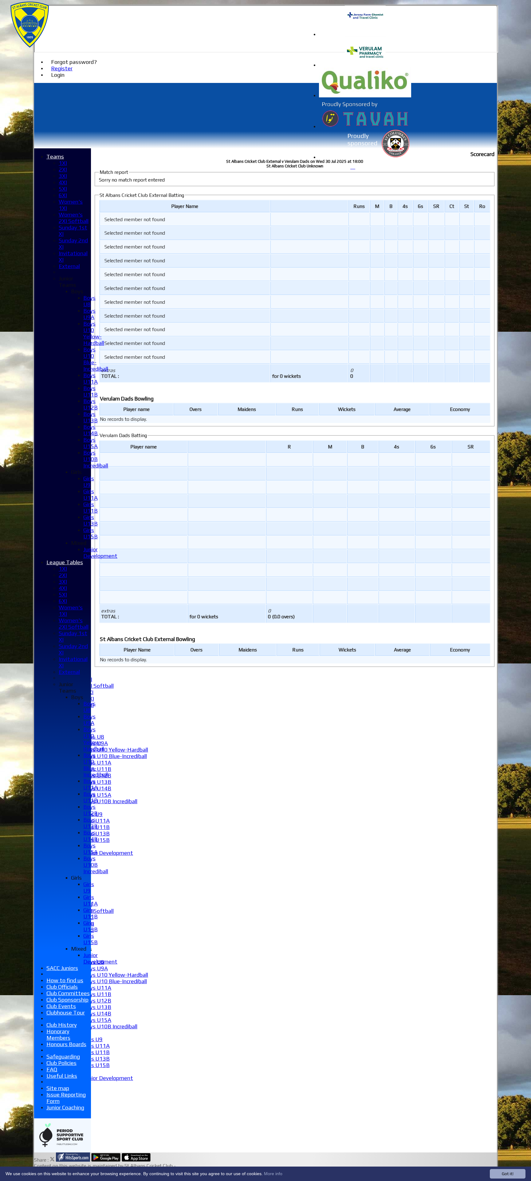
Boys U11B (97, 769)
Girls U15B (96, 1065)
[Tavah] (365, 127)
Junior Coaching (65, 1107)
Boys (77, 291)
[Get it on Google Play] (105, 1160)
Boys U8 (89, 301)
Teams (55, 156)
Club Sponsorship (67, 999)
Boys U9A (95, 968)
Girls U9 (93, 1039)
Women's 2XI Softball (73, 217)
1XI (63, 163)
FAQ (51, 1069)
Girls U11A (96, 820)
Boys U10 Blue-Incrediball (115, 756)
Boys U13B (97, 782)
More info (273, 1173)
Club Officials (62, 987)
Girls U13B (96, 833)
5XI (63, 189)
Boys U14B (97, 1013)
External (69, 266)
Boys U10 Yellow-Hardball (115, 749)
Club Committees (68, 993)
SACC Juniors (62, 968)
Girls (76, 472)
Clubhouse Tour (65, 1012)
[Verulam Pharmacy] (365, 65)
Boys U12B (97, 1000)
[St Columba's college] (365, 157)
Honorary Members (58, 1034)
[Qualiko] (365, 96)
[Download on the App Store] (136, 1160)
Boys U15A (97, 795)
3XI (63, 176)
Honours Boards (66, 1044)
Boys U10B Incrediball (110, 801)
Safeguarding (63, 1056)
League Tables (64, 562)
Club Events (61, 1006)
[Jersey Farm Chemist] (365, 34)
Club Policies (61, 1063)
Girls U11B (96, 1052)
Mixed (78, 543)
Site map (57, 1088)
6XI (63, 195)
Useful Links (61, 1076)
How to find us (64, 980)
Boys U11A (97, 762)
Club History (61, 1025)
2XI (63, 169)
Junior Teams (67, 281)
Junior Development (108, 853)
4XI (63, 182)
